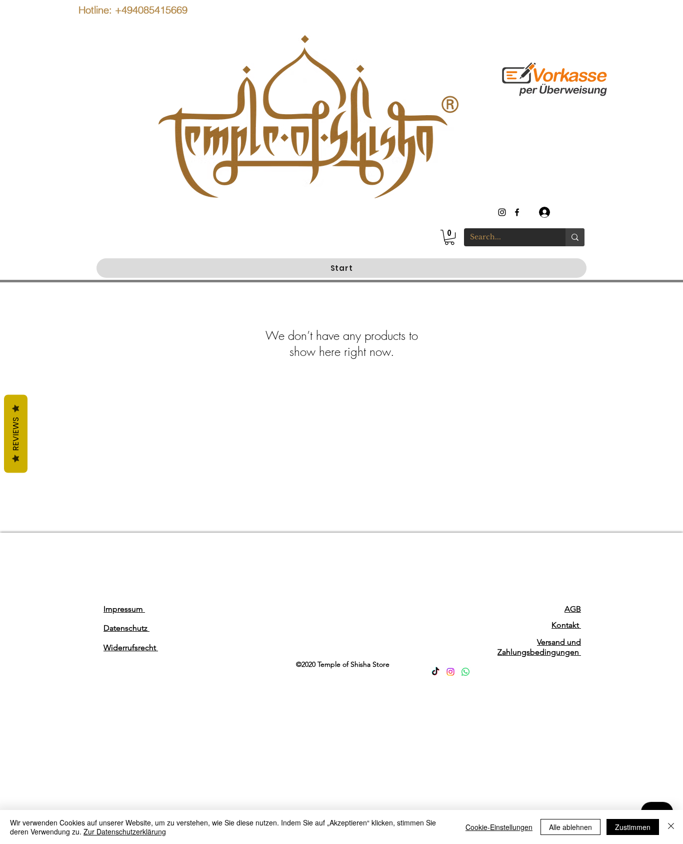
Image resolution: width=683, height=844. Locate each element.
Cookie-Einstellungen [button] (499, 827)
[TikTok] (435, 672)
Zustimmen (632, 827)
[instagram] (502, 212)
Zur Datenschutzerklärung (125, 831)
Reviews (16, 434)
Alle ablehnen (570, 827)
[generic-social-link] (517, 212)
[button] (449, 237)
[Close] (671, 827)
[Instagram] (451, 672)
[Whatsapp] (465, 672)
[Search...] (575, 237)
